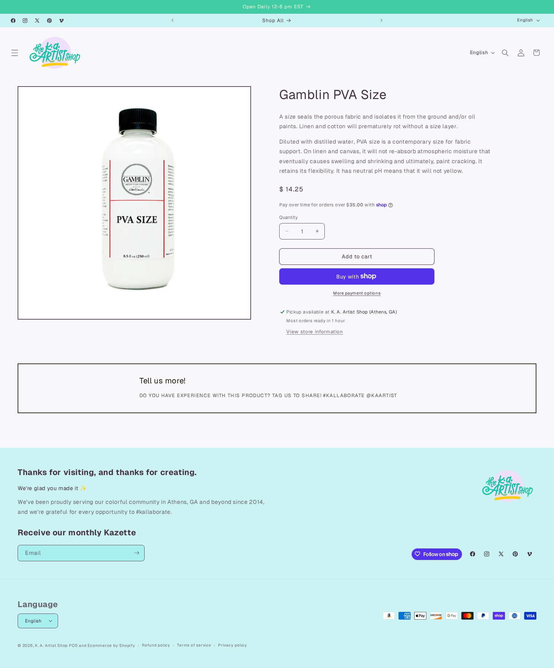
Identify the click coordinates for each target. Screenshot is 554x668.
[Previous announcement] (172, 20)
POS (73, 645)
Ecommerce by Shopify (111, 645)
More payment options (357, 293)
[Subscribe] (136, 553)
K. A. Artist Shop (51, 645)
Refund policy (156, 644)
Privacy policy (232, 644)
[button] (14, 52)
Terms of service (194, 644)
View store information (314, 331)
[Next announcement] (381, 20)
